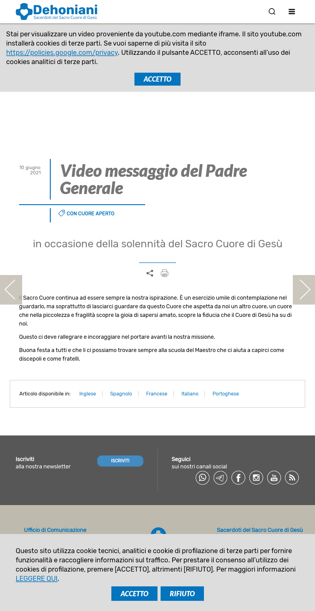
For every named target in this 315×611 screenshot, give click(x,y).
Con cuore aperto (90, 213)
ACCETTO (157, 79)
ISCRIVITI (120, 460)
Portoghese (226, 394)
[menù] (292, 11)
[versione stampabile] (165, 273)
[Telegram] (220, 477)
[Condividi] (149, 273)
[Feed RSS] (292, 477)
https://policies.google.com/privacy (62, 52)
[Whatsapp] (202, 477)
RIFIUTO (182, 593)
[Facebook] (238, 477)
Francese (156, 394)
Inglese (87, 394)
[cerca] (272, 11)
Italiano (189, 394)
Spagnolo (121, 394)
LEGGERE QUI (37, 578)
